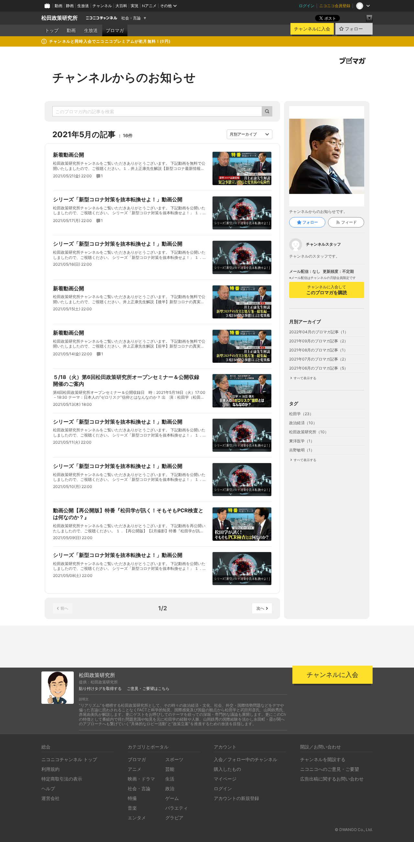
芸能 (169, 769)
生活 (169, 778)
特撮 (132, 798)
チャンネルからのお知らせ (124, 77)
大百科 (121, 5)
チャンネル (102, 5)
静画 (70, 5)
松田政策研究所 (59, 18)
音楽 (132, 808)
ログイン (306, 5)
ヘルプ (48, 788)
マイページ (225, 778)
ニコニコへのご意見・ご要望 (329, 769)
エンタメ (137, 817)
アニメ (134, 769)
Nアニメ (149, 5)
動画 (58, 5)
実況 (134, 5)
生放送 (83, 5)
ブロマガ (115, 30)
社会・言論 (131, 18)
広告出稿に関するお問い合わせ (332, 778)
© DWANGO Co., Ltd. (354, 829)
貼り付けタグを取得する (100, 689)
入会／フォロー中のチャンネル (245, 759)
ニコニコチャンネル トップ (69, 759)
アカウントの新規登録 (236, 798)
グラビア (174, 817)
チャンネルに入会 (312, 28)
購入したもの (227, 769)
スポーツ (174, 759)
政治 (169, 788)
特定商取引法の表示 (61, 778)
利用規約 (50, 769)
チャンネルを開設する (322, 759)
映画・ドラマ (141, 778)
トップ (52, 30)
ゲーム (172, 798)
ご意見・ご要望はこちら (148, 689)
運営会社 (50, 798)
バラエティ (176, 808)
